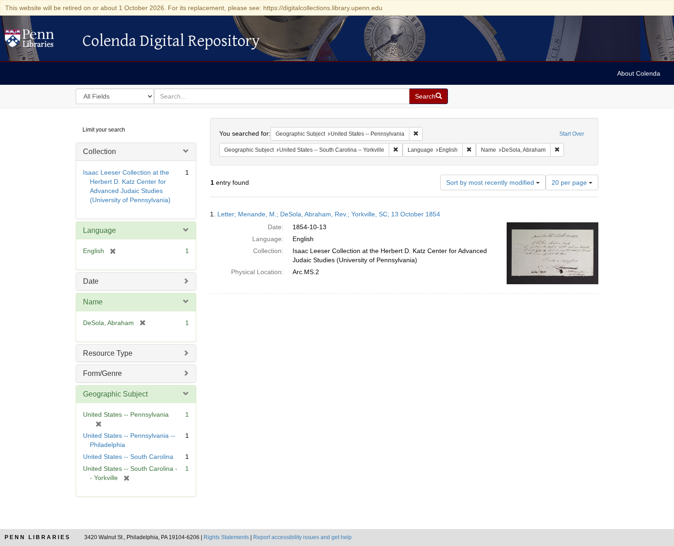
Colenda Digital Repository (39, 40)
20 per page (570, 182)
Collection (99, 151)
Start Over (571, 134)
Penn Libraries (38, 537)
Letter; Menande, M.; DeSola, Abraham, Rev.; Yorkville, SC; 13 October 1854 (328, 214)
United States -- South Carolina (128, 456)
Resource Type (108, 353)
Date (91, 281)
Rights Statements (226, 537)
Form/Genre (102, 373)
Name (93, 302)
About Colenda (638, 73)
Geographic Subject (115, 394)
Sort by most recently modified (491, 182)
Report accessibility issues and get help (302, 537)
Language (99, 230)
